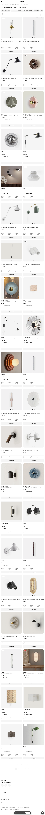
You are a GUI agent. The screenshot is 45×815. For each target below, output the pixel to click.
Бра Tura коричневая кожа (6, 450)
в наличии (14, 10)
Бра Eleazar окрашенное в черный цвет (9, 338)
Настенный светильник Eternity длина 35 (31, 376)
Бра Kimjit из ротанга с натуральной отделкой (10, 710)
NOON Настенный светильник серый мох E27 (10, 115)
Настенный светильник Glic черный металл (32, 338)
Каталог (3, 802)
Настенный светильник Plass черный (30, 152)
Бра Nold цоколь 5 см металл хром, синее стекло (33, 487)
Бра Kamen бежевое (27, 301)
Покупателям (4, 796)
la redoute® (36, 10)
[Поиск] (4, 1)
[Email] (9, 785)
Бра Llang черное (26, 524)
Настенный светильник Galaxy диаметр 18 (9, 152)
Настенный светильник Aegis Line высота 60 (10, 413)
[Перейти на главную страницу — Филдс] (22, 1)
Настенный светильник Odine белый (8, 227)
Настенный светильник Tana (29, 636)
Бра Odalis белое (4, 562)
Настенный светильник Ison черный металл (10, 524)
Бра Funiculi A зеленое (27, 748)
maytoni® (20, 10)
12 (28, 768)
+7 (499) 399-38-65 (6, 782)
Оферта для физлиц (4, 807)
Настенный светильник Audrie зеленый (31, 227)
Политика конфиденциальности (24, 807)
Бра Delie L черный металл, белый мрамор (9, 264)
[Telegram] (5, 785)
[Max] (2, 785)
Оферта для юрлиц (12, 807)
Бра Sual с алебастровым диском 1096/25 (31, 413)
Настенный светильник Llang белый (30, 450)
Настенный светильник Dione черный (8, 78)
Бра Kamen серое (4, 748)
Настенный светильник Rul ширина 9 (8, 673)
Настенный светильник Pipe (7, 487)
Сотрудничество (5, 799)
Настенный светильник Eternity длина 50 (31, 41)
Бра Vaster (25, 710)
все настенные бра (6, 10)
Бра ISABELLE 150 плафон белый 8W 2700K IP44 (32, 190)
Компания (3, 792)
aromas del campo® (28, 10)
